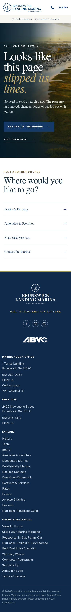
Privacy (6, 595)
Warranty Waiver (13, 554)
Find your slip (19, 139)
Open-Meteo (54, 595)
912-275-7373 (11, 418)
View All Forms (12, 526)
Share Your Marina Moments (21, 532)
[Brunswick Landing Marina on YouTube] (44, 323)
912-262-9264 (12, 375)
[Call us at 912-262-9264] (52, 7)
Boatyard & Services (15, 483)
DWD (14, 598)
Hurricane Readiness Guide (20, 511)
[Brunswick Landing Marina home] (22, 7)
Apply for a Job (12, 571)
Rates (6, 488)
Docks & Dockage (14, 472)
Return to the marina (29, 126)
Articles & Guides (13, 500)
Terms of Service (13, 576)
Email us (8, 380)
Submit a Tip (10, 565)
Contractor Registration (18, 560)
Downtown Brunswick (17, 477)
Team (6, 444)
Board (6, 450)
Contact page (11, 385)
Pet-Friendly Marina (16, 466)
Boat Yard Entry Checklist (19, 548)
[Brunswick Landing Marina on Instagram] (35, 323)
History (7, 439)
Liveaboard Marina (15, 461)
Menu (63, 7)
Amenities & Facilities (16, 455)
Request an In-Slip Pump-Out (22, 537)
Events (6, 494)
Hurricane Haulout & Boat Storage (25, 543)
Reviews (8, 505)
